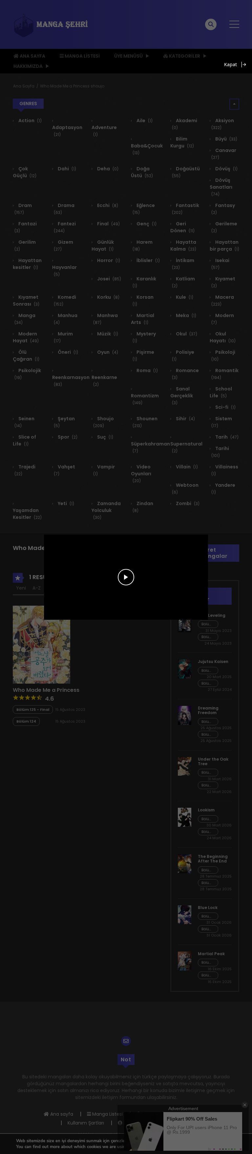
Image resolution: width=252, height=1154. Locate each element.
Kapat (230, 64)
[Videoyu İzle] (126, 577)
